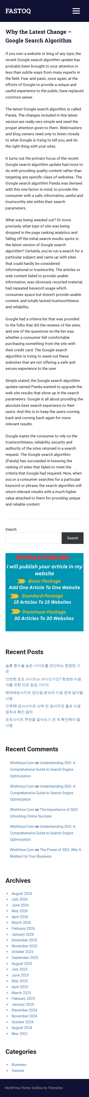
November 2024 (24, 1016)
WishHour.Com (22, 763)
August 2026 (22, 893)
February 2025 (23, 998)
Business (19, 1065)
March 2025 (21, 993)
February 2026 (23, 928)
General (18, 1070)
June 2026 (20, 905)
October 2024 (22, 1022)
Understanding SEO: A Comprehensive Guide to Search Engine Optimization (42, 769)
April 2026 (20, 917)
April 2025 (20, 987)
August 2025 (22, 963)
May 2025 (20, 981)
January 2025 (23, 1004)
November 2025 (24, 946)
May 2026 (20, 911)
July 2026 (20, 899)
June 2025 (20, 975)
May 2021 (20, 1034)
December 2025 (24, 940)
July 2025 (20, 969)
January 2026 (23, 934)
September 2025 (25, 958)
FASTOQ (18, 11)
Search (11, 529)
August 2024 (22, 1028)
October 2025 (22, 952)
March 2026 (21, 922)
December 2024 (24, 1010)
